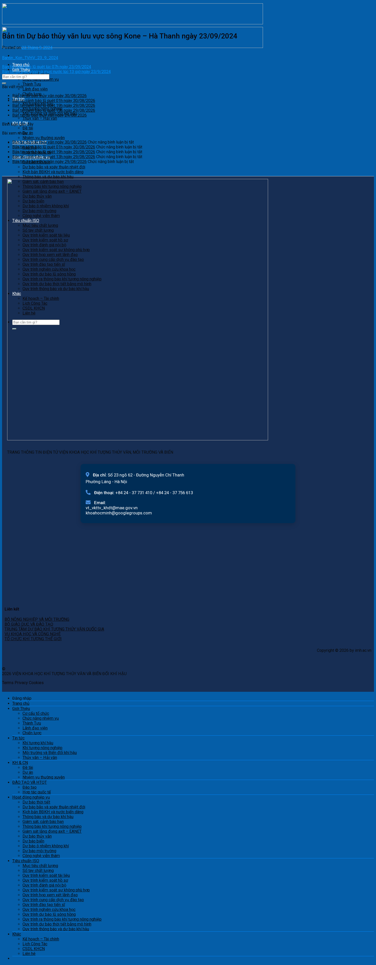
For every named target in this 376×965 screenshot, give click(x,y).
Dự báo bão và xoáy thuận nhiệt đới (54, 167)
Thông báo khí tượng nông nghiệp (52, 826)
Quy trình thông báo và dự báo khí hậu (56, 929)
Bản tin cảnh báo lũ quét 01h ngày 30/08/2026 (53, 100)
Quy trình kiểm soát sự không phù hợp (56, 890)
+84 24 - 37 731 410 (133, 492)
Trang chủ (20, 703)
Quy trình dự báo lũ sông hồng (49, 914)
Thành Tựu (32, 84)
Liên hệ (29, 953)
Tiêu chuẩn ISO (25, 860)
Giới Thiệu (21, 708)
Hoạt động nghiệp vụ (31, 797)
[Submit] (4, 83)
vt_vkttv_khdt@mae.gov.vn (112, 507)
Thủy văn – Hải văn (40, 118)
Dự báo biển (33, 841)
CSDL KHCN (34, 948)
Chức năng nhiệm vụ (41, 79)
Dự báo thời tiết (36, 802)
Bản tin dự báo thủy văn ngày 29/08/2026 (49, 115)
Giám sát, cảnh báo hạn (43, 821)
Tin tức (18, 738)
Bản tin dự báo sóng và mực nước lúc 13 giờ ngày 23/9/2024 (56, 71)
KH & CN (20, 762)
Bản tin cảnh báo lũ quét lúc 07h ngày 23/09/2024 (46, 66)
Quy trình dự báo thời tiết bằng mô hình (57, 924)
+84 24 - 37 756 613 (174, 492)
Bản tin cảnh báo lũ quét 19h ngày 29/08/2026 (53, 105)
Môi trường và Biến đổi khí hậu (50, 752)
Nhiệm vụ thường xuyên (44, 137)
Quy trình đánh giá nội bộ (44, 885)
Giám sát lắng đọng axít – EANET (52, 831)
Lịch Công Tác (35, 943)
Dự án (28, 132)
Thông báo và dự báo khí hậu (48, 176)
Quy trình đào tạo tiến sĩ (44, 904)
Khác (16, 934)
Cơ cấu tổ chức (36, 713)
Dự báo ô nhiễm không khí (46, 846)
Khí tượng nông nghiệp (42, 747)
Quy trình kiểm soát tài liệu (46, 875)
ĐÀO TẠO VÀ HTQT (29, 782)
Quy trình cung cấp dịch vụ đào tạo (53, 899)
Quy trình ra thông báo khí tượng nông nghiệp (62, 919)
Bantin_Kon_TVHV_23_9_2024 (30, 57)
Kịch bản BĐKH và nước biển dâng (53, 171)
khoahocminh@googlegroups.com (119, 512)
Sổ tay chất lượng (38, 870)
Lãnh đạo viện (35, 89)
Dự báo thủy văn (37, 836)
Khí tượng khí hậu (38, 742)
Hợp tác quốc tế (37, 792)
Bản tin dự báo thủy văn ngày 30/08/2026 (49, 95)
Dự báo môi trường (39, 850)
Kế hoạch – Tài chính (41, 939)
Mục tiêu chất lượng (40, 865)
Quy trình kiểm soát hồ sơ (45, 880)
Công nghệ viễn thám (41, 855)
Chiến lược (32, 732)
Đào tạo (30, 787)
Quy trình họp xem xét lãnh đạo (50, 894)
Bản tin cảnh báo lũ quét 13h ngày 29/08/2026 (53, 110)
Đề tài (28, 128)
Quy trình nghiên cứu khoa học (49, 909)
